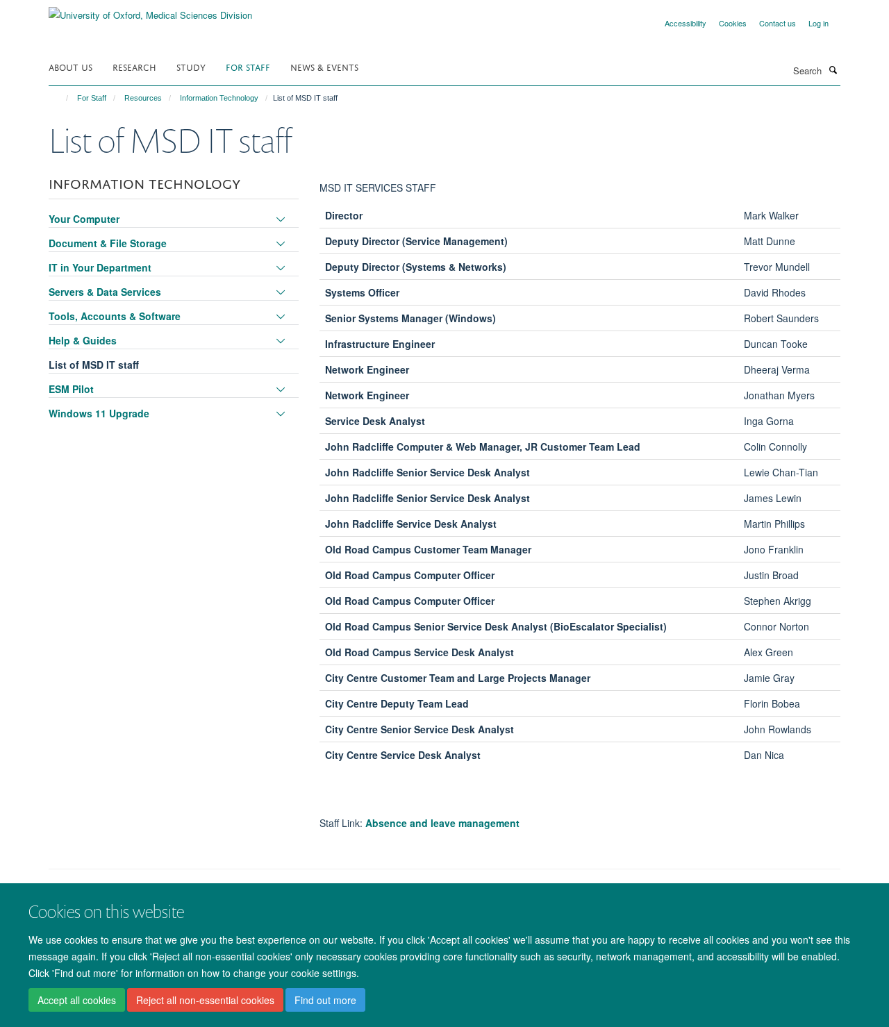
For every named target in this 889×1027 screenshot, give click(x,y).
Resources (143, 98)
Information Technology (219, 98)
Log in (818, 22)
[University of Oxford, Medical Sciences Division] (150, 10)
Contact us (777, 22)
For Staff (248, 66)
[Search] (832, 69)
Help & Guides (83, 340)
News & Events (324, 66)
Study (191, 66)
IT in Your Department (100, 267)
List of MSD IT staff (94, 364)
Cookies (733, 22)
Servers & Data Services (105, 292)
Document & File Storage (108, 243)
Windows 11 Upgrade (99, 413)
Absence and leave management (442, 823)
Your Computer (84, 219)
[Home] (61, 98)
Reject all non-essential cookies (205, 1000)
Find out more (325, 1000)
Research (134, 66)
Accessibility (685, 22)
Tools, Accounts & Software (115, 316)
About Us (70, 66)
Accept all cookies (77, 1000)
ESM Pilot (71, 389)
